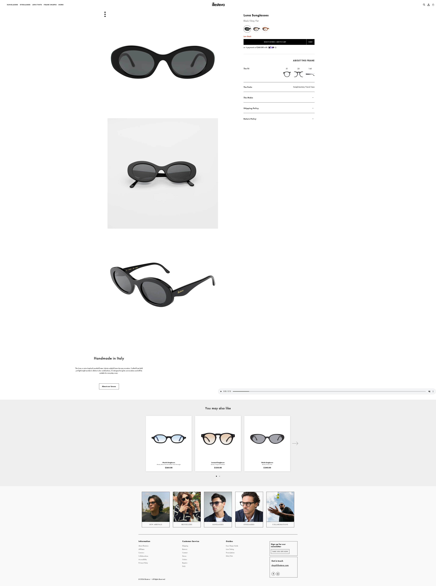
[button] (163, 62)
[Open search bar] (424, 5)
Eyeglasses (25, 5)
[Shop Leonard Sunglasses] (218, 439)
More (60, 5)
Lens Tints (37, 5)
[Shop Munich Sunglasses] (169, 439)
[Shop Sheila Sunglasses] (267, 439)
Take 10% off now (280, 551)
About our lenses (109, 386)
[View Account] (428, 5)
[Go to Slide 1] (105, 12)
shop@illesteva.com (280, 565)
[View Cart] (433, 5)
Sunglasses (12, 5)
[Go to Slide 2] (105, 14)
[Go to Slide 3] (105, 16)
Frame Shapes (50, 5)
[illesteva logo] (218, 4)
